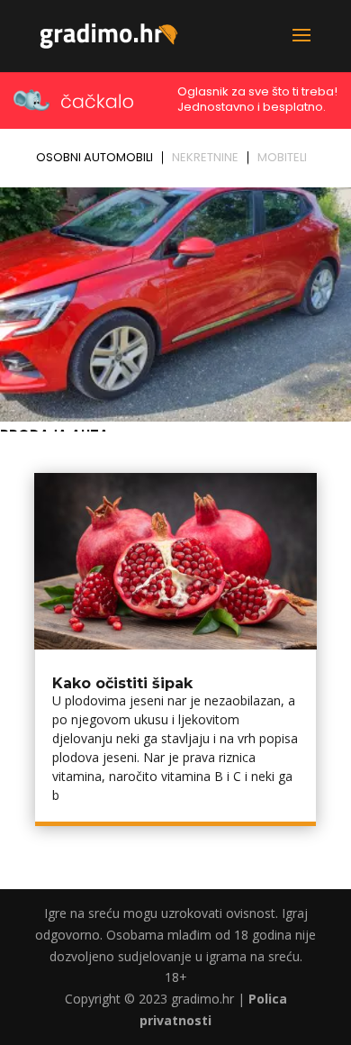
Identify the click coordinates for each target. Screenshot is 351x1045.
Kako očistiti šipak (122, 683)
